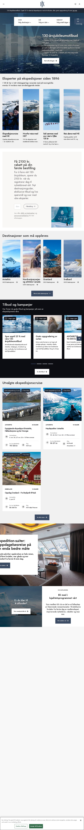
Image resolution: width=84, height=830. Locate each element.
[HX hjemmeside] (42, 4)
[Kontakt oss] (75, 4)
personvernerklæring (21, 215)
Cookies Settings (21, 826)
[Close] (80, 820)
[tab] (25, 21)
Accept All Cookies (36, 826)
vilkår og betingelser (28, 213)
